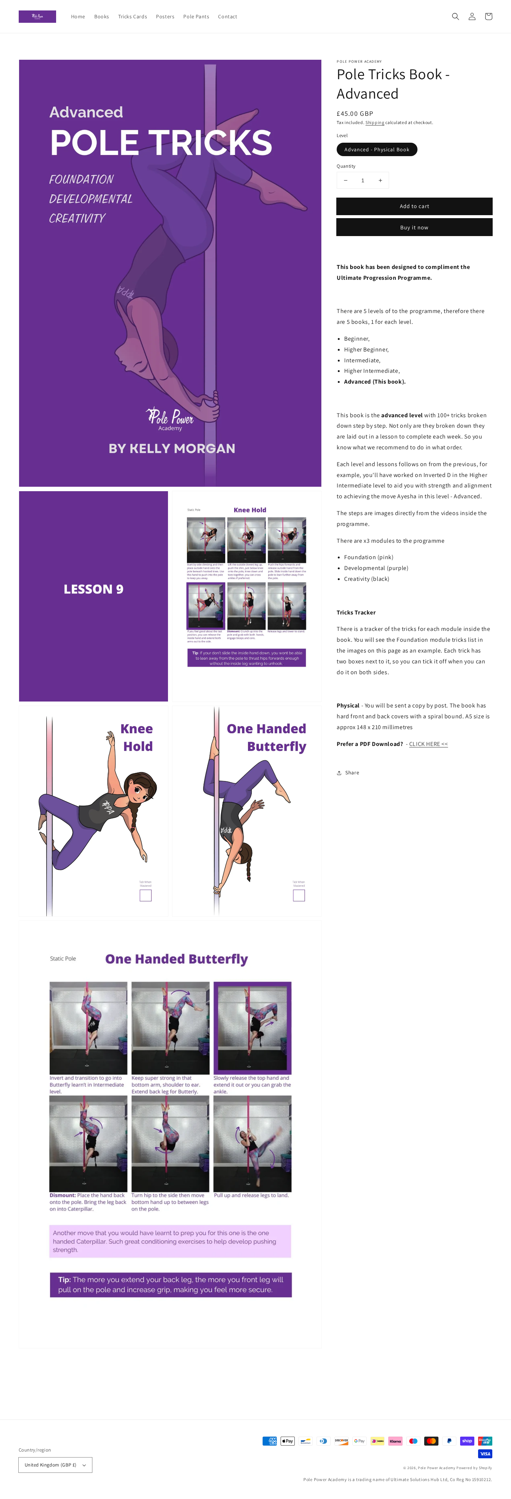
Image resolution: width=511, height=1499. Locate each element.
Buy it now (414, 227)
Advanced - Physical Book (377, 149)
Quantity (346, 166)
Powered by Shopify (474, 1467)
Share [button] (352, 772)
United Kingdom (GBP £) (51, 1465)
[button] (455, 16)
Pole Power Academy (437, 1467)
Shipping (375, 122)
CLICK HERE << (428, 744)
